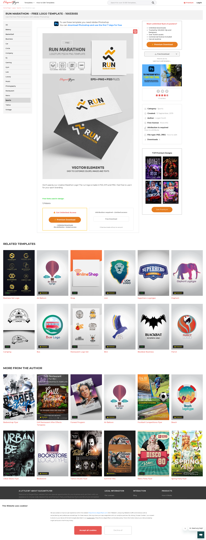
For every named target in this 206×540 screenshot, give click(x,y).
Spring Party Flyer (179, 479)
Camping (7, 352)
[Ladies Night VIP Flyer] (171, 192)
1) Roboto (46, 203)
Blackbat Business (146, 352)
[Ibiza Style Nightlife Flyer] (153, 192)
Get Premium (162, 210)
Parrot (174, 352)
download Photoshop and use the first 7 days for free (95, 25)
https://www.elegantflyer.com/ (98, 513)
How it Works (167, 495)
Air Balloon (41, 298)
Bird (106, 352)
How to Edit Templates (45, 3)
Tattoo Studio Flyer (78, 479)
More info (164, 123)
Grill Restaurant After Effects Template (49, 423)
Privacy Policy (68, 520)
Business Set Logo (11, 298)
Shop (72, 298)
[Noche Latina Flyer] (171, 168)
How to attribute (151, 130)
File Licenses (109, 495)
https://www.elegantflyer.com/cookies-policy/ (109, 518)
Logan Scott (160, 118)
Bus (38, 352)
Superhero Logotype (147, 298)
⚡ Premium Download (64, 220)
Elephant (175, 298)
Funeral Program (77, 422)
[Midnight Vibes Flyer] (153, 168)
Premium (189, 3)
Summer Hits (110, 479)
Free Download (111, 219)
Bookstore (41, 479)
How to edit (172, 135)
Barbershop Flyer (10, 422)
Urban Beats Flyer (11, 479)
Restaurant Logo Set (79, 352)
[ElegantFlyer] (11, 3)
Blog (135, 495)
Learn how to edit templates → (162, 61)
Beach (174, 422)
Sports (160, 109)
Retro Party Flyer (145, 479)
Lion (106, 298)
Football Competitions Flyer (150, 422)
